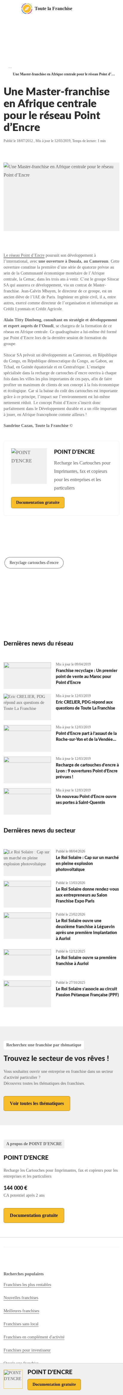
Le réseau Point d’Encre (24, 255)
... (10, 66)
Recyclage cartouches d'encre (34, 562)
